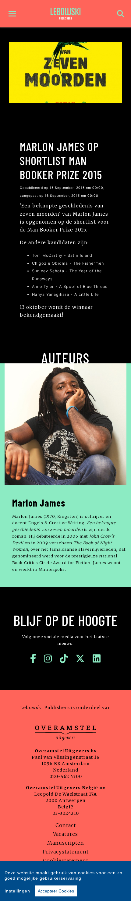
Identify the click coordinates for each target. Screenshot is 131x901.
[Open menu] (12, 14)
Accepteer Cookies (56, 891)
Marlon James (38, 502)
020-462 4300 (65, 776)
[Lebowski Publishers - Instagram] (48, 658)
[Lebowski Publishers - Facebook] (33, 658)
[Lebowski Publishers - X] (80, 658)
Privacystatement (66, 852)
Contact (65, 825)
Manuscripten (65, 843)
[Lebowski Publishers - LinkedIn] (96, 658)
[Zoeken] (120, 14)
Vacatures (65, 834)
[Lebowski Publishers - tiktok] (63, 658)
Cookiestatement (65, 860)
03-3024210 (65, 813)
